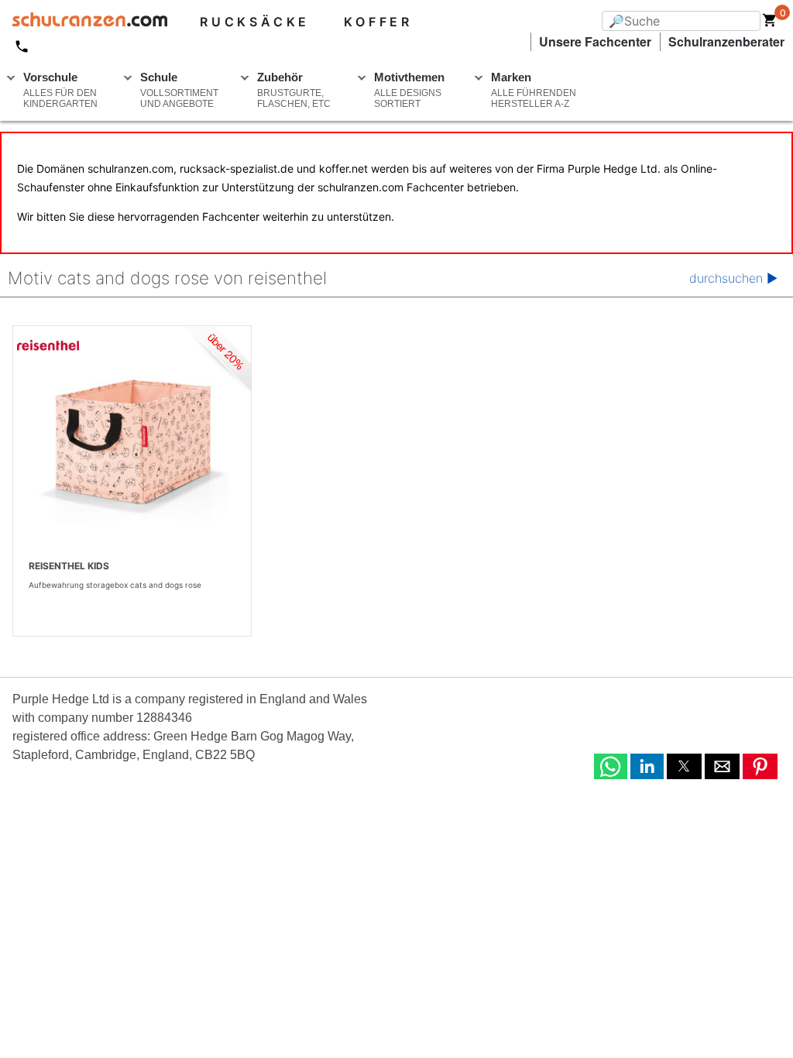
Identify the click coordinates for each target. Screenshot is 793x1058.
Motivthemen (409, 89)
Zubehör (294, 89)
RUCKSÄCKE (255, 21)
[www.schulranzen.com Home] (83, 21)
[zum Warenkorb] (770, 23)
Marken (533, 89)
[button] (610, 766)
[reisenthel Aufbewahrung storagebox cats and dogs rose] (132, 441)
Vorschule (60, 89)
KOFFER (378, 21)
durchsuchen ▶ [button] (733, 278)
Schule (179, 89)
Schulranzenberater (726, 41)
